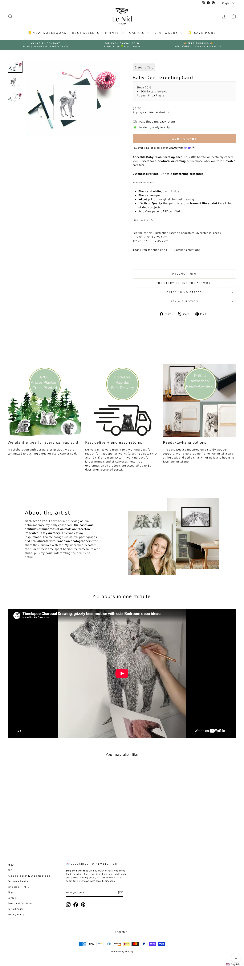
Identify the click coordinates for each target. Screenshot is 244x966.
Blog (10, 892)
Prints (113, 32)
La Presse (158, 95)
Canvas (137, 32)
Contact (12, 897)
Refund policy (15, 908)
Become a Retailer (18, 881)
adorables (187, 232)
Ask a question (184, 301)
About (11, 864)
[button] (235, 964)
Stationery (166, 32)
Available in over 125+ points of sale (29, 875)
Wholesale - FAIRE (18, 886)
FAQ (10, 870)
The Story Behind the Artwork (184, 282)
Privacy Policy (16, 914)
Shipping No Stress (184, 292)
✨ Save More (202, 32)
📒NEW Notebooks (47, 32)
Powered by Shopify (122, 951)
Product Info (184, 273)
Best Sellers (85, 32)
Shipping (137, 112)
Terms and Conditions (20, 903)
